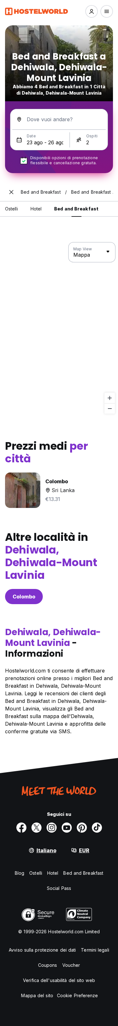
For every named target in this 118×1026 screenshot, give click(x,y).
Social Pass (59, 888)
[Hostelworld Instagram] (52, 828)
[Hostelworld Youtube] (67, 828)
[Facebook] (21, 828)
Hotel (53, 873)
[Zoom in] (109, 398)
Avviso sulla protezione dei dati (42, 950)
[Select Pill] (91, 11)
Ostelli (35, 873)
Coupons (47, 965)
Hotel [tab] (36, 208)
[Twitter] (36, 828)
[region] (59, 328)
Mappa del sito (37, 995)
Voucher (71, 965)
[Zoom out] (109, 408)
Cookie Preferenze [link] (77, 995)
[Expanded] (11, 192)
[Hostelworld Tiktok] (97, 828)
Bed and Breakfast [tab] (76, 208)
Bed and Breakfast (83, 873)
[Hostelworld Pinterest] (82, 828)
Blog (19, 873)
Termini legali (95, 950)
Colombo (24, 596)
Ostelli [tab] (11, 208)
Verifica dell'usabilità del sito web (59, 980)
